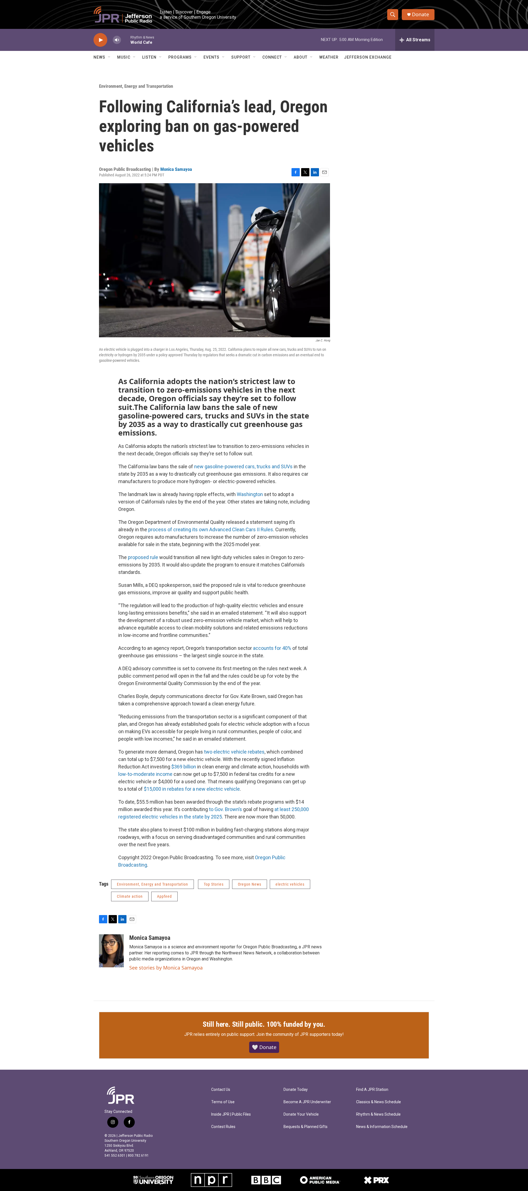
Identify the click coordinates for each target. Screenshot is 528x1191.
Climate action (130, 896)
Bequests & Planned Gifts (306, 1127)
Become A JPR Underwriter (307, 1102)
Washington (249, 494)
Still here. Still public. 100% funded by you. (264, 1024)
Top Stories (214, 884)
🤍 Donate (264, 1047)
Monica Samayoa (176, 169)
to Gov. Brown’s (225, 809)
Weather (329, 57)
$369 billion (183, 767)
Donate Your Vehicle (301, 1114)
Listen (149, 57)
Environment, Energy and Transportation (136, 86)
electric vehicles (290, 884)
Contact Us (220, 1090)
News (99, 57)
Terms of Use (223, 1102)
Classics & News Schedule (378, 1102)
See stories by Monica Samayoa (166, 967)
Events (211, 57)
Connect (272, 57)
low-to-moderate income (145, 774)
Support (241, 57)
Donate (420, 14)
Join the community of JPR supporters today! (300, 1034)
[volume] (117, 40)
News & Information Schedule (382, 1127)
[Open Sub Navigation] (109, 57)
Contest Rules (223, 1127)
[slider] (126, 40)
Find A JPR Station (372, 1090)
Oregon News (249, 884)
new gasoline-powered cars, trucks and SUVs (243, 466)
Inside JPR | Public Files (231, 1114)
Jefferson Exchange (368, 57)
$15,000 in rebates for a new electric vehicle (191, 789)
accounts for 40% (272, 648)
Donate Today (296, 1090)
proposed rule (142, 557)
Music (123, 57)
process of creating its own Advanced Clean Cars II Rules (210, 529)
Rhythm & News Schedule (378, 1114)
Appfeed (164, 896)
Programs (180, 57)
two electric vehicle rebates (234, 752)
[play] (100, 40)
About (300, 57)
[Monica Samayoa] (111, 950)
